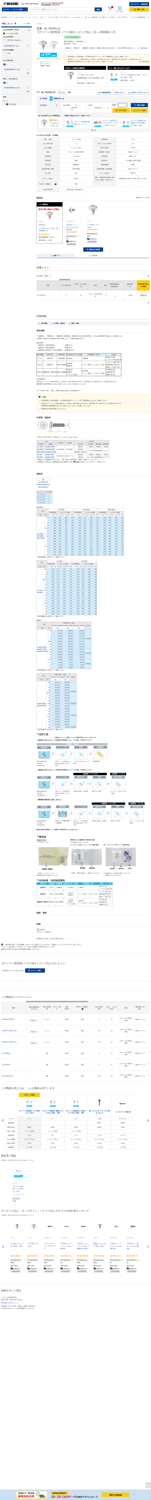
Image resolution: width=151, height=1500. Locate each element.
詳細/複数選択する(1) (11, 46)
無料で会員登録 (115, 1495)
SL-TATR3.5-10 (7, 1076)
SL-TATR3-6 (6, 1053)
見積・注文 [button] (140, 9)
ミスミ (39, 24)
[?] (56, 184)
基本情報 (44, 323)
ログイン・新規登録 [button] (140, 4)
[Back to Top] (148, 1485)
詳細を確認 (143, 48)
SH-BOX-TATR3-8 (8, 1019)
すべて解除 (26, 23)
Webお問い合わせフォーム (9, 1303)
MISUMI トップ (6, 17)
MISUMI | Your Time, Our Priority (13, 3)
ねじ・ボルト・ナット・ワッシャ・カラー (30, 17)
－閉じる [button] (93, 130)
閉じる (133, 1494)
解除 (28, 73)
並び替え (121, 285)
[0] (110, 8)
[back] (3, 1120)
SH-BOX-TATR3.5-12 (9, 1042)
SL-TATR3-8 (6, 1065)
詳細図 (77, 462)
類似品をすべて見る (143, 197)
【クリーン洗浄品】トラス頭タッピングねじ (99, 17)
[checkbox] (17, 40)
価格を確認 (141, 105)
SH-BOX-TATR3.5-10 (9, 1031)
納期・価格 (75, 323)
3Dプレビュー (119, 92)
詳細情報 (94, 255)
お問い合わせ (120, 11)
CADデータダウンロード (139, 92)
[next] (148, 1120)
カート (110, 11)
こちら (115, 56)
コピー (63, 92)
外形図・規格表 (59, 323)
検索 (98, 9)
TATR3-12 (143, 295)
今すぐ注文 (122, 110)
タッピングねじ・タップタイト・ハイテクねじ (64, 17)
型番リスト (56, 255)
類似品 (45, 98)
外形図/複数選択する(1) (12, 69)
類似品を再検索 (94, 249)
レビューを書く (36, 970)
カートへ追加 (140, 110)
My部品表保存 (106, 92)
